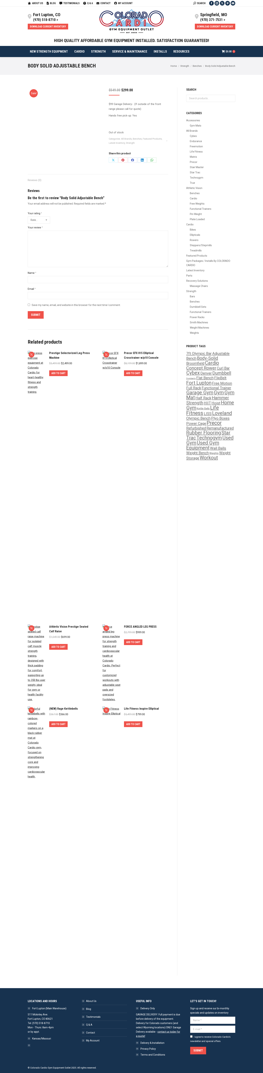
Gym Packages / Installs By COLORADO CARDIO (208, 263)
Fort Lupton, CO (46, 14)
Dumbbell (221, 373)
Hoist (215, 403)
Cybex (193, 136)
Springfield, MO (213, 14)
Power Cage (196, 423)
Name (32, 272)
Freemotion (196, 146)
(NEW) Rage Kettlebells (63, 708)
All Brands (126, 138)
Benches (137, 138)
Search (231, 98)
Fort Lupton (198, 383)
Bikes (193, 229)
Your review (35, 227)
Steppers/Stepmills (201, 245)
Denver (206, 373)
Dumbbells (191, 378)
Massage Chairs (199, 286)
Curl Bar (223, 368)
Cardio (193, 198)
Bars (192, 296)
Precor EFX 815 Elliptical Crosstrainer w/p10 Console (141, 355)
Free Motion (222, 383)
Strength (130, 143)
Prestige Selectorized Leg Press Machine (69, 355)
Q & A (89, 1024)
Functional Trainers (200, 208)
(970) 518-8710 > (45, 20)
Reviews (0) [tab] (34, 180)
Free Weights (197, 203)
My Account (92, 1040)
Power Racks (197, 317)
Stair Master (197, 167)
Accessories (193, 120)
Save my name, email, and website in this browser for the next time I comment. (76, 305)
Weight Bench (197, 453)
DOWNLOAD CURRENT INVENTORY (48, 26)
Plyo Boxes (220, 418)
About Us (91, 1001)
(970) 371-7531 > (212, 20)
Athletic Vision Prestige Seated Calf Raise (68, 629)
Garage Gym (199, 392)
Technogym (196, 177)
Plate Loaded (197, 219)
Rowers (194, 240)
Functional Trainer (216, 388)
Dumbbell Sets (198, 306)
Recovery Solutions (197, 280)
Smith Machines (199, 322)
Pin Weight (196, 214)
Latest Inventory (117, 143)
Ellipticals (195, 234)
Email (32, 288)
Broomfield (195, 363)
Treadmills (196, 250)
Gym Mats (195, 125)
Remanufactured (220, 428)
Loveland (222, 413)
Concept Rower (201, 368)
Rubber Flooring (203, 433)
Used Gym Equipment (202, 445)
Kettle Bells (203, 408)
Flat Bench (205, 378)
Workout (209, 458)
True (192, 182)
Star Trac (195, 172)
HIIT (207, 403)
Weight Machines (199, 327)
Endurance (196, 141)
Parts (189, 275)
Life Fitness (196, 151)
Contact (90, 1032)
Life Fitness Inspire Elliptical (141, 708)
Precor (193, 162)
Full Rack (193, 388)
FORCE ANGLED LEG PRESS (140, 626)
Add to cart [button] (58, 373)
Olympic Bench (198, 418)
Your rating (35, 213)
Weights (194, 332)
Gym (219, 392)
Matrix (193, 156)
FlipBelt (220, 378)
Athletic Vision (194, 188)
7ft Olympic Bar (199, 353)
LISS (208, 413)
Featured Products (152, 138)
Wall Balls (218, 448)
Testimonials (93, 1016)
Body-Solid (207, 358)
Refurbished (196, 428)
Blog (88, 1009)
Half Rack (203, 398)
